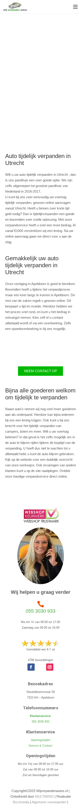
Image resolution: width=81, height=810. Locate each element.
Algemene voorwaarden (49, 802)
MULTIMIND (44, 796)
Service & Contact (40, 745)
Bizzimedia (21, 802)
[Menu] (75, 6)
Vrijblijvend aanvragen (27, 121)
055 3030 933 (40, 611)
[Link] (15, 6)
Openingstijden (40, 740)
